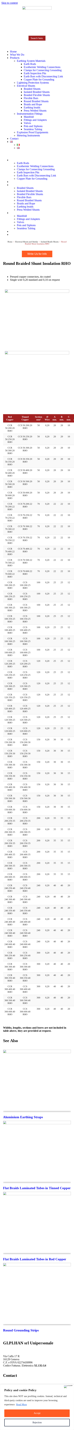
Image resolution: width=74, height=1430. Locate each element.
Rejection (37, 1422)
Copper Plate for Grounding (39, 79)
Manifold (29, 116)
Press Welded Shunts (35, 110)
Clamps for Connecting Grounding (43, 70)
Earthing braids (32, 107)
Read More (21, 1404)
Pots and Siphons (33, 126)
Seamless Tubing (33, 129)
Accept (37, 1413)
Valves (27, 123)
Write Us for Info (37, 253)
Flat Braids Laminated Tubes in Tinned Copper (37, 1188)
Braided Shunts (32, 88)
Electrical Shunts (26, 85)
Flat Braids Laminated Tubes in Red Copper (34, 1259)
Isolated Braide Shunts (50, 242)
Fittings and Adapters (35, 119)
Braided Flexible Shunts (37, 95)
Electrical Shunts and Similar (26, 242)
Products (14, 57)
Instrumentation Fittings (30, 113)
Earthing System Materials (31, 60)
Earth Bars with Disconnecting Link (43, 76)
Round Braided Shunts (36, 101)
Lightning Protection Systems (33, 82)
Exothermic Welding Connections (42, 67)
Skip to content (9, 2)
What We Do (17, 54)
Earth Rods (30, 63)
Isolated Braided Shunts (37, 91)
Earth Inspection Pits (35, 73)
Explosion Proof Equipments (32, 132)
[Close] (68, 1386)
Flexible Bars (31, 98)
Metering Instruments (28, 135)
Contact (14, 138)
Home (13, 51)
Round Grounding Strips (21, 1330)
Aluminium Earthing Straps (23, 1117)
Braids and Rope (33, 104)
